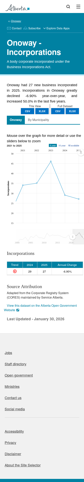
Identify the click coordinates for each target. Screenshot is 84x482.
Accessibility (14, 431)
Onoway (16, 21)
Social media (15, 408)
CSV (58, 111)
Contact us (13, 397)
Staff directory (15, 363)
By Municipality (38, 119)
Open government (19, 375)
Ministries (12, 386)
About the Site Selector (23, 464)
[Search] (68, 6)
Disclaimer (13, 453)
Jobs (8, 352)
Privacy (10, 442)
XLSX (72, 111)
